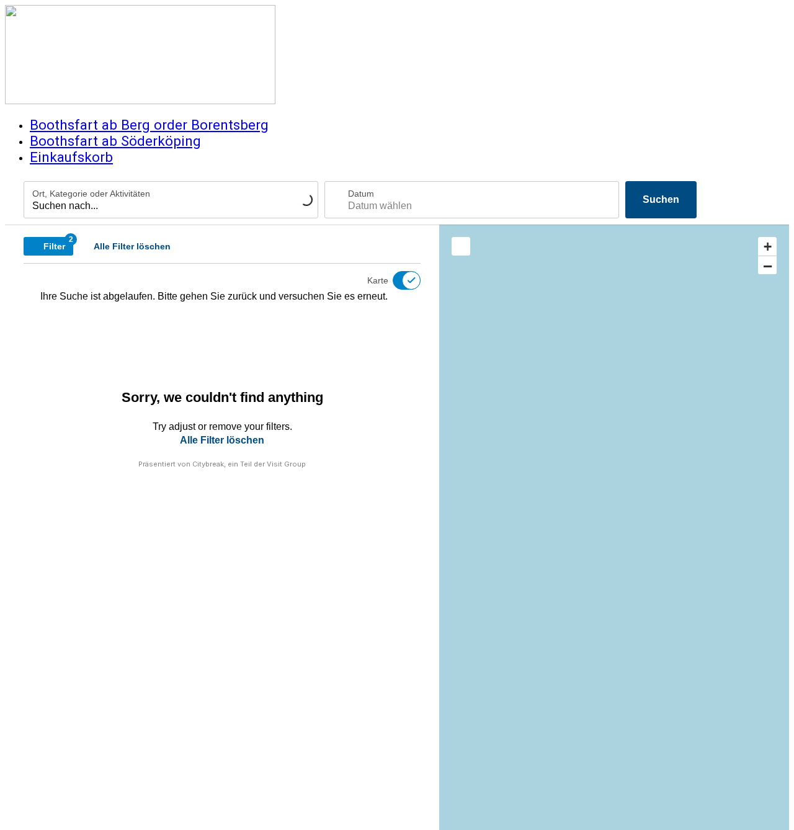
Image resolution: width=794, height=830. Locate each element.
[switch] (399, 280)
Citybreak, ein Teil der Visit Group (249, 464)
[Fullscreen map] (461, 246)
